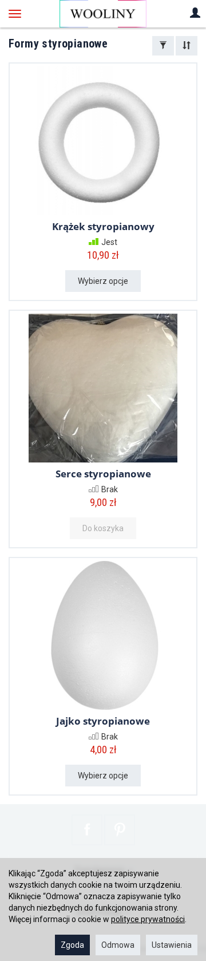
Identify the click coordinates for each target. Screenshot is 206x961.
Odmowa (117, 945)
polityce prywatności (148, 919)
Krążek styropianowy (103, 226)
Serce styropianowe (103, 473)
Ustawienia (172, 945)
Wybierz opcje (103, 281)
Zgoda (72, 945)
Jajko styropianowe (103, 720)
